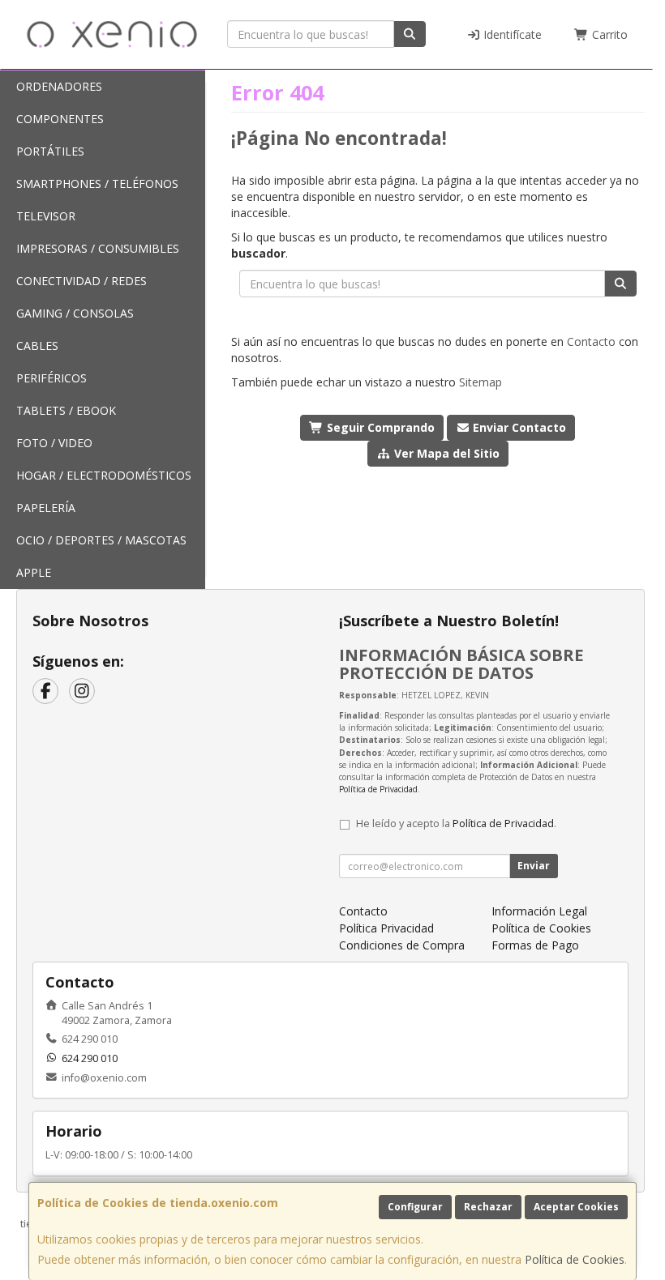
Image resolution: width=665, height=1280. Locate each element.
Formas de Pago (535, 945)
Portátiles (50, 151)
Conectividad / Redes (81, 280)
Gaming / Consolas (75, 313)
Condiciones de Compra (402, 945)
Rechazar (488, 1207)
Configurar (415, 1207)
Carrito (608, 34)
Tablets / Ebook (66, 410)
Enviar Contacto (518, 427)
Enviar (533, 866)
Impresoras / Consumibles (97, 248)
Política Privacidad (386, 928)
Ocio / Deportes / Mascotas (101, 540)
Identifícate (511, 34)
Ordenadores (59, 86)
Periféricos (51, 378)
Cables (37, 345)
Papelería (45, 507)
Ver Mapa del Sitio (445, 453)
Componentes (60, 118)
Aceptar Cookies (576, 1207)
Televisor (45, 216)
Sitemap (480, 382)
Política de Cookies (574, 1259)
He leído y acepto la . (456, 823)
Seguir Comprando (379, 427)
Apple (33, 572)
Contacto (591, 341)
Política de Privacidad (378, 789)
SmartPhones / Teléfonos (97, 183)
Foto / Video (54, 442)
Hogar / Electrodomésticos (103, 475)
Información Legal (539, 911)
